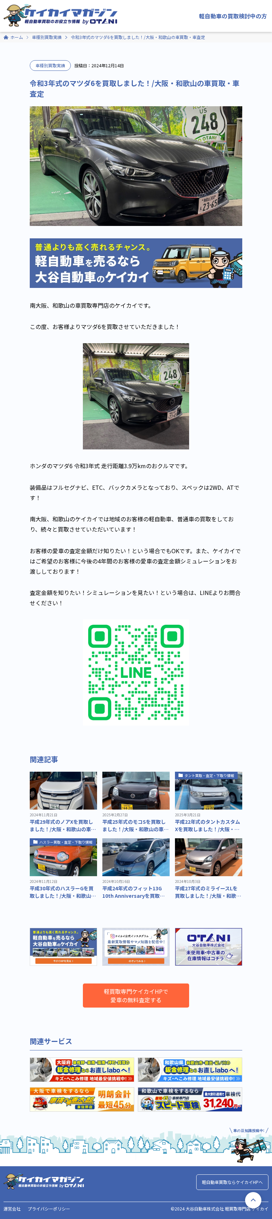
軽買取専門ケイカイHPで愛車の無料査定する (136, 995)
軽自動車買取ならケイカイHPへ (232, 1182)
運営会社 (12, 1209)
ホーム (16, 37)
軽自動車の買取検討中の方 (233, 16)
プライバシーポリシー (49, 1209)
